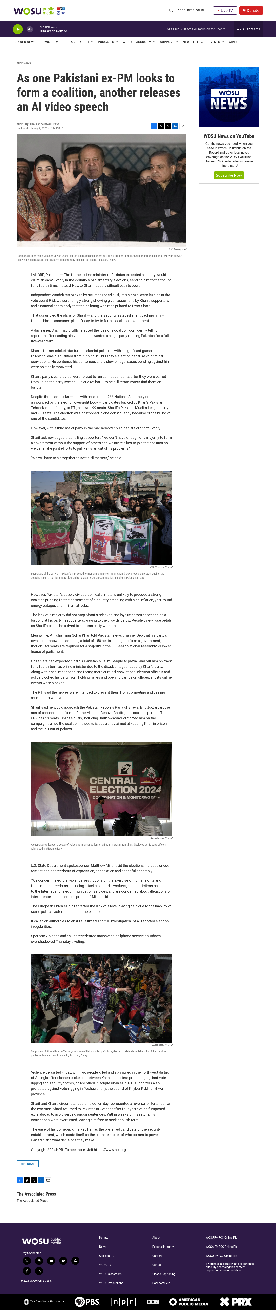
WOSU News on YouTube (229, 136)
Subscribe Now (229, 175)
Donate (253, 10)
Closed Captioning (163, 1274)
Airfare (235, 42)
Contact (157, 1264)
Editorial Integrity (163, 1246)
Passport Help (161, 1283)
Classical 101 (78, 42)
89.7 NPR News (24, 42)
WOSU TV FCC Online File (221, 1255)
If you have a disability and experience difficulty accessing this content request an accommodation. (230, 1267)
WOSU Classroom (137, 42)
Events (214, 42)
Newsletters (193, 42)
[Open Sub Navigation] (207, 10)
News (102, 1246)
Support (167, 42)
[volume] (29, 29)
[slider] (36, 29)
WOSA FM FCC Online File (222, 1246)
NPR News (24, 63)
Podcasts (106, 42)
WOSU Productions (111, 1283)
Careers (157, 1255)
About (156, 1237)
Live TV (227, 10)
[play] (18, 29)
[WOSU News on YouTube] (229, 97)
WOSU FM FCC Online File (221, 1237)
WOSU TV (51, 42)
